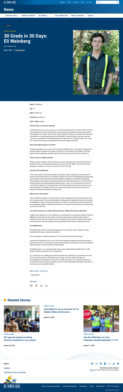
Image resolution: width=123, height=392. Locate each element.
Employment (83, 386)
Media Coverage (77, 16)
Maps (82, 2)
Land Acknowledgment (70, 386)
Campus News (35, 275)
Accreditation (100, 386)
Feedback (7, 368)
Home (9, 25)
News (9, 9)
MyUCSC (62, 2)
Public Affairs (20, 50)
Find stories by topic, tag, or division (15, 372)
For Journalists (61, 16)
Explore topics (11, 16)
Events (90, 16)
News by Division (28, 16)
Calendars (76, 2)
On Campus (42, 16)
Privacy (91, 386)
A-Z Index (89, 2)
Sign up (92, 370)
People (69, 2)
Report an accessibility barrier (50, 386)
